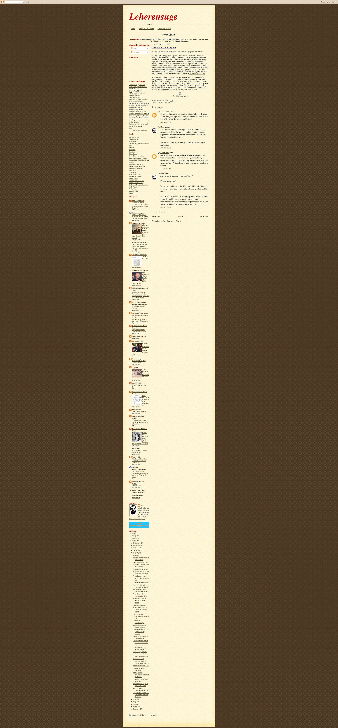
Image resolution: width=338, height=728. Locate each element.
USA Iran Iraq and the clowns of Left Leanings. (140, 320)
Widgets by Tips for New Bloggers (139, 130)
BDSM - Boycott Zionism (137, 166)
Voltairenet (132, 172)
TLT (130, 93)
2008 (133, 540)
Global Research (134, 174)
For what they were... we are (192, 39)
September (137, 550)
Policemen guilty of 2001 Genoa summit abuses (141, 632)
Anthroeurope (137, 359)
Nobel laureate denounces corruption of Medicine (141, 675)
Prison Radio (133, 178)
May (135, 702)
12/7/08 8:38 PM (165, 207)
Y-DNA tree (133, 189)
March (135, 706)
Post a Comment (159, 212)
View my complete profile (137, 519)
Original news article (196, 74)
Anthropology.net (138, 213)
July (134, 555)
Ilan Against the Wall (139, 336)
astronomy (160, 102)
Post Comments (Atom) (172, 221)
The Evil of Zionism (145, 257)
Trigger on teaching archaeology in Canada (139, 330)
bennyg (131, 124)
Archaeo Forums (134, 137)
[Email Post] (171, 100)
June (135, 699)
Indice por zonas (137, 485)
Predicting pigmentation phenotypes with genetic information (140, 422)
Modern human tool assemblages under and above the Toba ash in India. (140, 473)
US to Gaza (133, 154)
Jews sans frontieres (139, 255)
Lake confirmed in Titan (140, 562)
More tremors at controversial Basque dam (141, 616)
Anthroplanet (136, 409)
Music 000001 (136, 457)
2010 (133, 536)
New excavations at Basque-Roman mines (139, 600)
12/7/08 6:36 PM (165, 168)
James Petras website (136, 181)
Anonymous (133, 85)
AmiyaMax (164, 153)
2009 (133, 538)
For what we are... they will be (162, 41)
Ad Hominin (136, 448)
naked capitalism (138, 201)
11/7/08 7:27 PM (165, 148)
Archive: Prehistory (146, 29)
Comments (136, 52)
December (136, 543)
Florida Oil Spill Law (139, 242)
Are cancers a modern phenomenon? (139, 451)
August (135, 553)
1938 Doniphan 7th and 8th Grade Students (145, 372)
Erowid (131, 147)
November (136, 545)
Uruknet (132, 152)
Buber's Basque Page (136, 183)
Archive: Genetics (164, 29)
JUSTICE (135, 367)
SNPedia (132, 193)
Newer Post (156, 216)
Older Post (204, 216)
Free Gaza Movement (136, 156)
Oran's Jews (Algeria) (139, 411)
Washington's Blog (135, 176)
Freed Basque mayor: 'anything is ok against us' (141, 578)
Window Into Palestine (140, 270)
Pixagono (132, 99)
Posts (134, 48)
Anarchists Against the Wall (138, 158)
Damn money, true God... (141, 582)
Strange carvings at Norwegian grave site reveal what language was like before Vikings (140, 294)
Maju (142, 505)
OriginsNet (132, 141)
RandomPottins (137, 341)
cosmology (168, 102)
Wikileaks (132, 150)
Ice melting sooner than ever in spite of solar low (140, 643)
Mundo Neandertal (138, 223)
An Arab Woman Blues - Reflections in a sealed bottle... (140, 315)
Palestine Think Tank (136, 164)
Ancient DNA (133, 191)
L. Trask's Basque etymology (138, 185)
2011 (133, 533)
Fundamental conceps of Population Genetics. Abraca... (141, 695)
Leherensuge (153, 16)
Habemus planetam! (139, 605)
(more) (141, 109)
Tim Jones (164, 112)
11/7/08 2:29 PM (165, 122)
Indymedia (132, 170)
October (136, 548)
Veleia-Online (133, 139)
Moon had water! (138, 659)
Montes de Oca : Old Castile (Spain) (138, 361)
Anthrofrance (136, 383)
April (134, 704)
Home (133, 29)
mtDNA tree (133, 187)
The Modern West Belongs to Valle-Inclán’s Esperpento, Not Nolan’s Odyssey (140, 205)
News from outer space (140, 656)
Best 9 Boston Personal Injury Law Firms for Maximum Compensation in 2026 (140, 247)
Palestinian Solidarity (135, 168)
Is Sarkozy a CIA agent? (141, 569)
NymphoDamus (134, 111)
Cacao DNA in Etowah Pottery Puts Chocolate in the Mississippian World (140, 216)
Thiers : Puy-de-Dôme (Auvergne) (139, 386)
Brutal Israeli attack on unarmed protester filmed (140, 609)
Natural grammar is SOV (141, 665)
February (136, 709)
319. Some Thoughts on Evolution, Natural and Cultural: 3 (139, 460)
